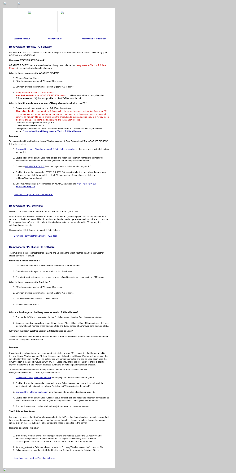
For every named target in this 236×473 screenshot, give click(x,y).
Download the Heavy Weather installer (33, 377)
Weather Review (22, 39)
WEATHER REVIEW (34, 166)
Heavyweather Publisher (94, 39)
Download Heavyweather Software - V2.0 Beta (35, 236)
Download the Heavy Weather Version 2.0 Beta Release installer (45, 149)
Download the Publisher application (32, 392)
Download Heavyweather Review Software (33, 194)
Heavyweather (54, 39)
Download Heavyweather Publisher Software (34, 458)
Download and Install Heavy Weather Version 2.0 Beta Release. (52, 131)
